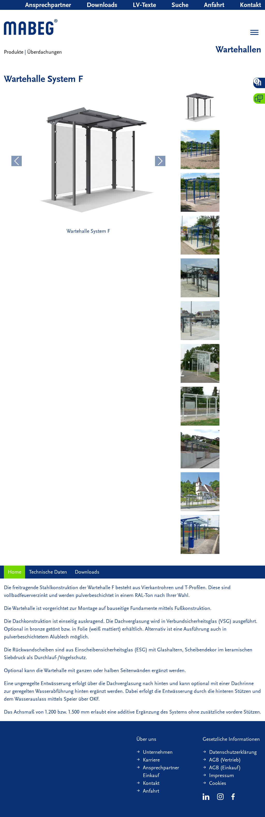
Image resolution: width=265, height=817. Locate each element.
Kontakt (250, 5)
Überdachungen (44, 52)
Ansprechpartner (48, 5)
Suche (180, 5)
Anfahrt (214, 5)
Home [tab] (14, 572)
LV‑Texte (144, 5)
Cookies (217, 783)
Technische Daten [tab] (48, 572)
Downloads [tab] (87, 572)
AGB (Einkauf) (225, 768)
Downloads (102, 5)
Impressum (221, 775)
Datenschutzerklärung (233, 752)
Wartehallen (238, 49)
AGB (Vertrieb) (225, 760)
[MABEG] (30, 28)
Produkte (13, 52)
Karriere (151, 760)
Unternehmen (158, 752)
